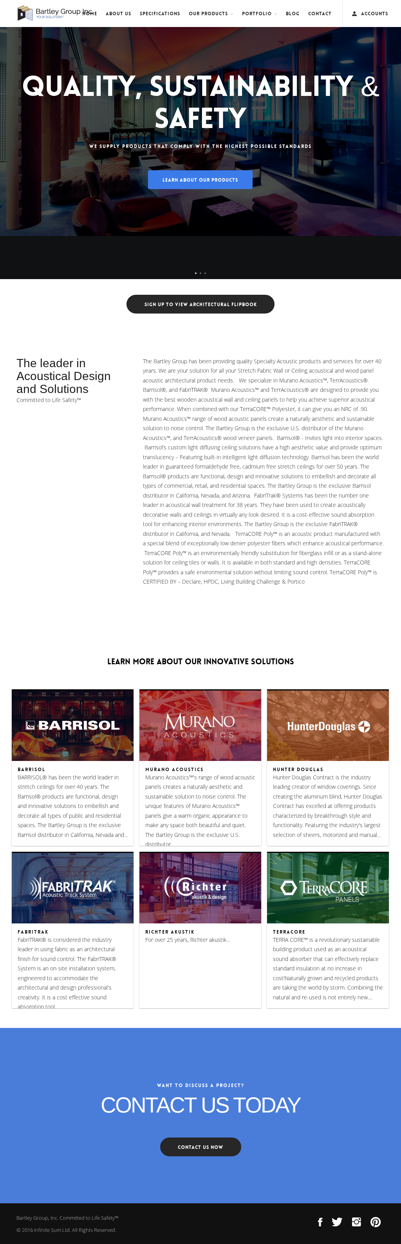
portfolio (257, 14)
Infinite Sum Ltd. (52, 1229)
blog (293, 14)
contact (320, 14)
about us (118, 14)
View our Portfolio (200, 213)
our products (208, 14)
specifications (160, 14)
